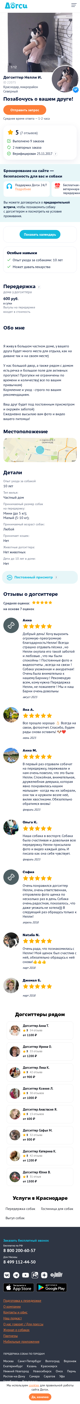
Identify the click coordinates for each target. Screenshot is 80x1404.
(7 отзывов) (29, 133)
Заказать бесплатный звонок (26, 1240)
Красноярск (49, 1366)
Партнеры (10, 1336)
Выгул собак (15, 1218)
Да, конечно (40, 1397)
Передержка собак (20, 1208)
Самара (34, 1376)
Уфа (62, 1376)
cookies (34, 1385)
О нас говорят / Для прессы (23, 1324)
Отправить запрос (24, 110)
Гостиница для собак (57, 1208)
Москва (8, 1361)
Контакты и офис (15, 1312)
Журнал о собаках (16, 1330)
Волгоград (52, 1361)
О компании (12, 1306)
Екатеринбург (13, 1366)
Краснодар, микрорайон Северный (20, 89)
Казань (32, 1366)
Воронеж (70, 1361)
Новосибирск (42, 1371)
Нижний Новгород (16, 1371)
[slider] (42, 603)
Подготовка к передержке (22, 1300)
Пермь (71, 1371)
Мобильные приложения (21, 1341)
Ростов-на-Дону (14, 1376)
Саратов (49, 1376)
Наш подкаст (12, 1318)
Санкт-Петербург (29, 1361)
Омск (59, 1371)
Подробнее (23, 189)
